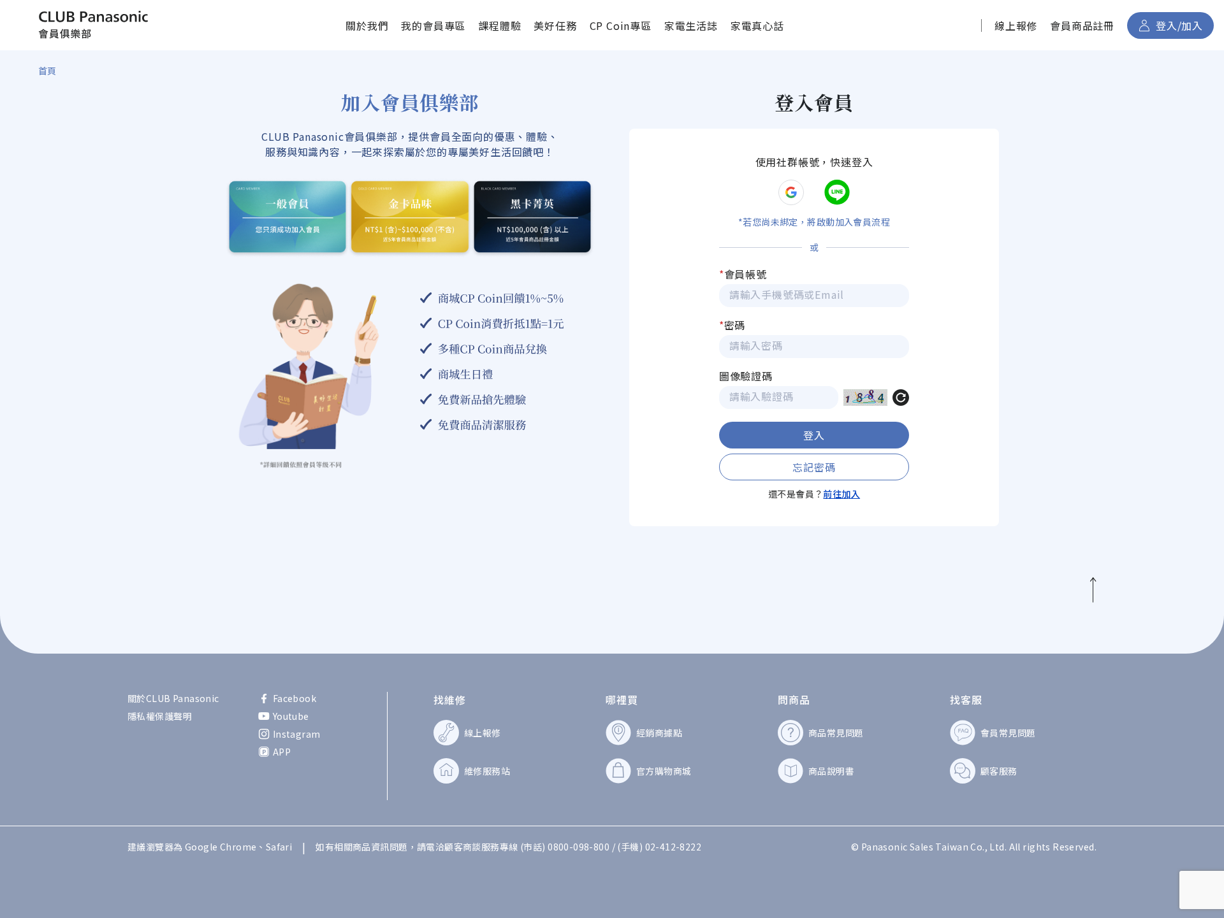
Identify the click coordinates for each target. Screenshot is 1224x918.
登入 (814, 435)
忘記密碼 (813, 467)
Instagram (297, 734)
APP (282, 751)
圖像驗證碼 (746, 376)
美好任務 (555, 25)
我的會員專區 (433, 25)
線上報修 (1015, 25)
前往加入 (841, 493)
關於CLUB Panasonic (173, 698)
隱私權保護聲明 (159, 716)
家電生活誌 (691, 25)
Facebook (294, 698)
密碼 (732, 325)
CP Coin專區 (621, 25)
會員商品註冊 (1082, 25)
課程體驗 (499, 25)
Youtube (291, 716)
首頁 (47, 70)
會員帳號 (743, 274)
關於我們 (367, 25)
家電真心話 (757, 25)
